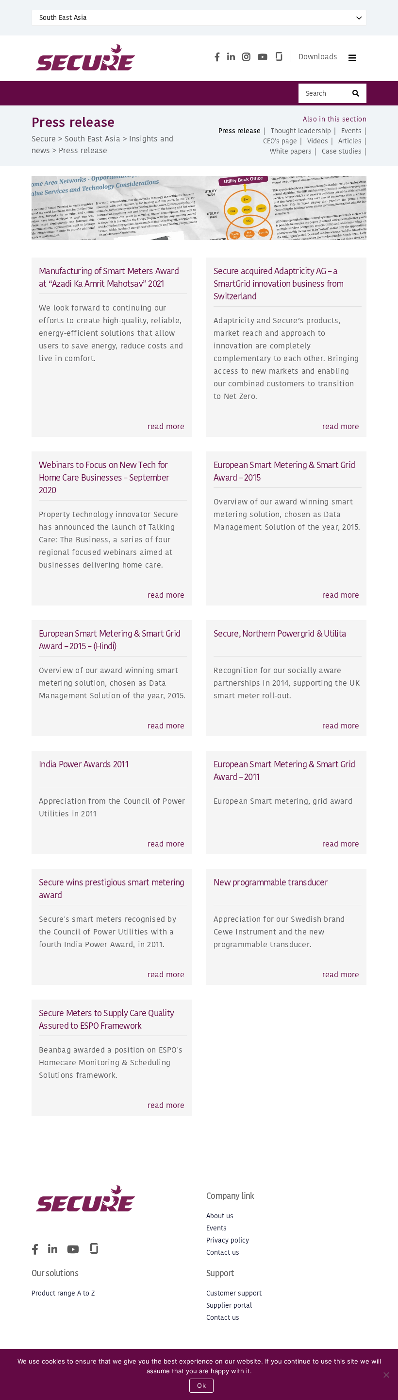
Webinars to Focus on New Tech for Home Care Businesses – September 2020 (104, 477)
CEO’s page (280, 141)
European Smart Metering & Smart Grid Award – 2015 (284, 471)
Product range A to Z (63, 1293)
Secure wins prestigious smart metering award (111, 888)
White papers (291, 151)
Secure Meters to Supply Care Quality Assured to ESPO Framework (106, 1019)
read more (166, 426)
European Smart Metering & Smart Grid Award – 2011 (284, 770)
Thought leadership (301, 131)
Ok (201, 1385)
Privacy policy (227, 1240)
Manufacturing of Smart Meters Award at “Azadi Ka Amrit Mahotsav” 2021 (109, 277)
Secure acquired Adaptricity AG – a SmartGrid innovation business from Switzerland (279, 283)
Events (351, 131)
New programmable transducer (271, 882)
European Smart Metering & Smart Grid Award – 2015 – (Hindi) (109, 640)
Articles (350, 141)
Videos (317, 141)
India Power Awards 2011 (84, 764)
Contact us (222, 1252)
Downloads (317, 56)
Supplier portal (229, 1305)
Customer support (234, 1293)
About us (219, 1216)
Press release (239, 131)
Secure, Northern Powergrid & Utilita (280, 633)
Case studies (342, 151)
